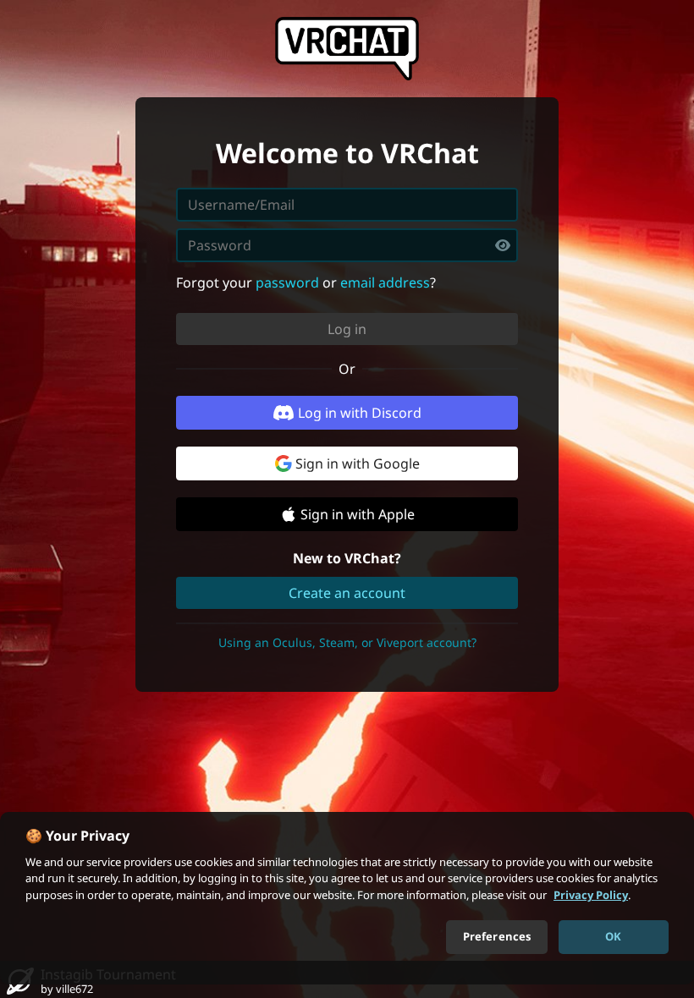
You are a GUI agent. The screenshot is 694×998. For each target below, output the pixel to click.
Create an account (347, 593)
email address (385, 282)
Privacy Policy (591, 894)
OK (613, 936)
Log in (347, 329)
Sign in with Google (357, 463)
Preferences (497, 936)
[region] (347, 898)
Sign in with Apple (357, 514)
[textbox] (347, 245)
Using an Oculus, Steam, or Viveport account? (347, 642)
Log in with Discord (359, 412)
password (287, 282)
